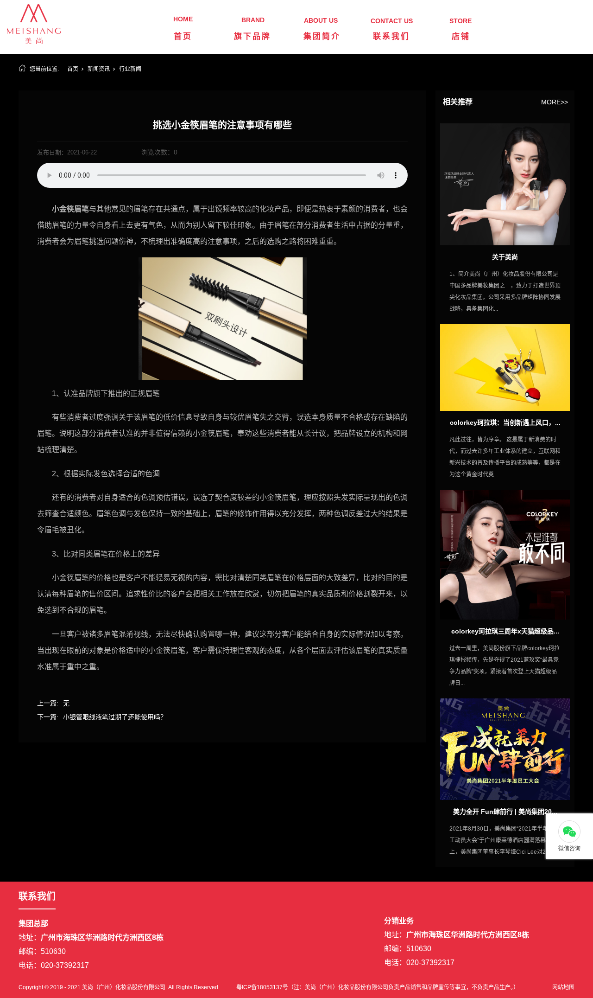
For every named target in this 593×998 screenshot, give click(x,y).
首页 (183, 36)
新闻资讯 (99, 69)
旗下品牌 (252, 36)
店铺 (461, 36)
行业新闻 (130, 69)
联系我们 (391, 36)
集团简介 (322, 36)
